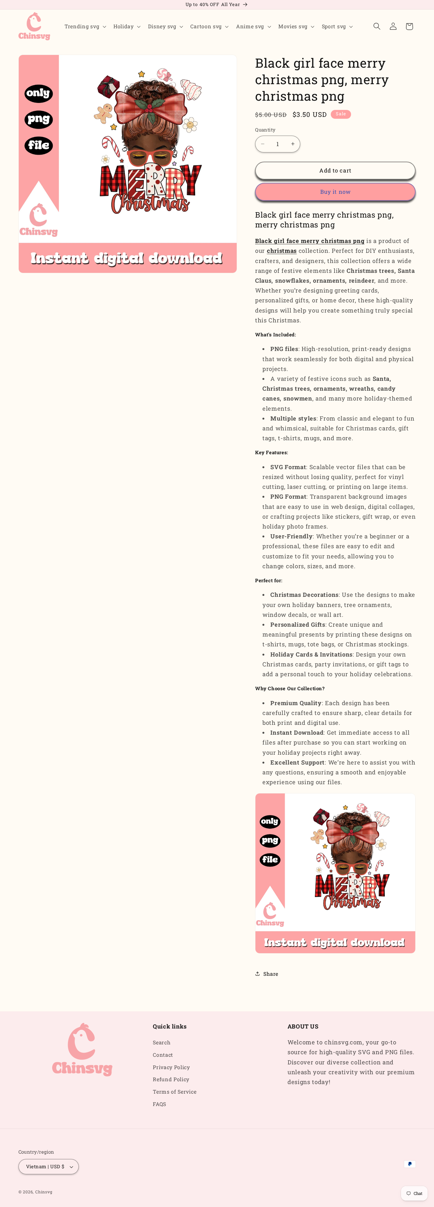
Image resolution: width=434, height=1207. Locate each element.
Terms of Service (174, 1092)
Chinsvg (43, 1192)
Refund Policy (171, 1079)
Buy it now (335, 191)
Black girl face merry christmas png (309, 241)
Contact (163, 1054)
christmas (282, 250)
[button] (84, 26)
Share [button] (270, 973)
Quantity (265, 129)
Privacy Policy (171, 1067)
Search (161, 1042)
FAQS (159, 1104)
